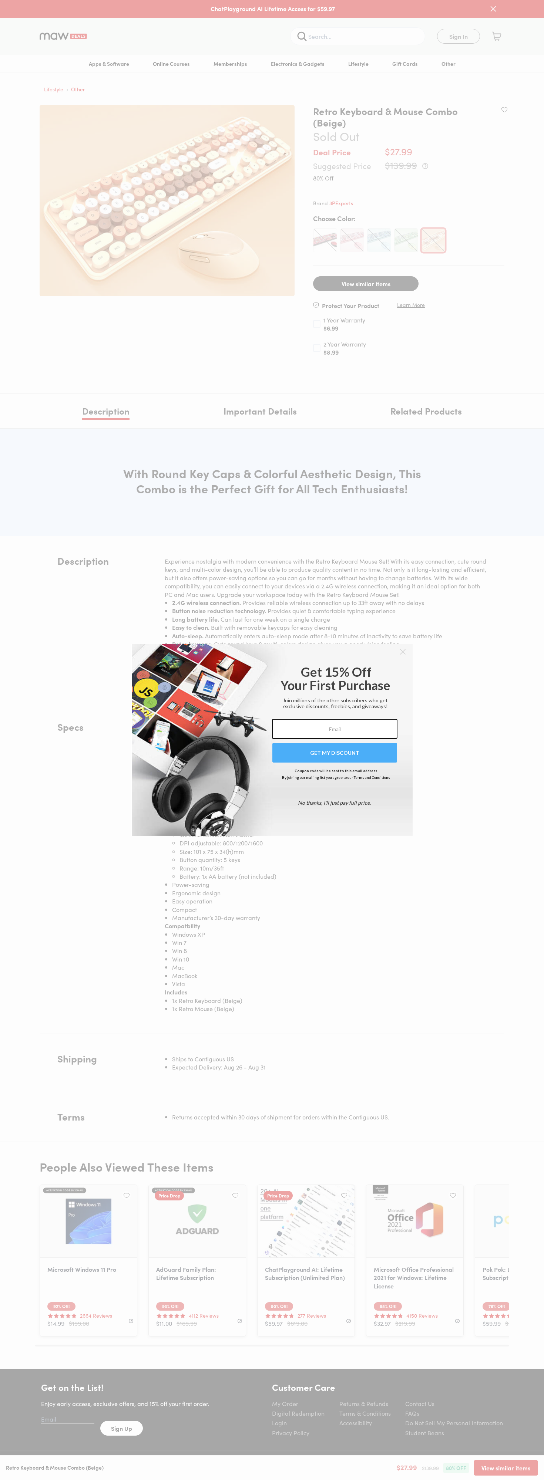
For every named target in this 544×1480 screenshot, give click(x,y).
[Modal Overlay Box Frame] (272, 740)
